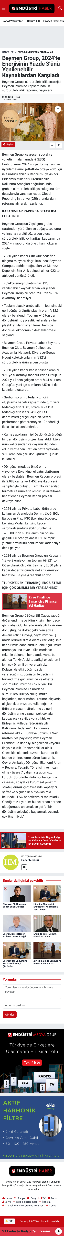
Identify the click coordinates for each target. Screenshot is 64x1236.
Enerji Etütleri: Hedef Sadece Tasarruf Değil (14, 935)
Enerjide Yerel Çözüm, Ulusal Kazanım (44, 935)
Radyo (21, 1198)
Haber (8, 1198)
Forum (54, 1198)
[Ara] (60, 8)
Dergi (33, 1198)
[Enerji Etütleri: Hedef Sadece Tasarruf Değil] (17, 923)
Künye (52, 1205)
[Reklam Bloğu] (32, 1060)
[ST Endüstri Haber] (31, 8)
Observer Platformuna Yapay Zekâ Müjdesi (14, 905)
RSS (10, 1221)
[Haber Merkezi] (11, 862)
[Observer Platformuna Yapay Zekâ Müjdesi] (17, 893)
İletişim (46, 1201)
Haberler (8, 52)
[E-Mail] (24, 867)
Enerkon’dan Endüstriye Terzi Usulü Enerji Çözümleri (15, 963)
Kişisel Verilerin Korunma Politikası (24, 1205)
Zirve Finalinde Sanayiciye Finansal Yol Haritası (47, 962)
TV (44, 1198)
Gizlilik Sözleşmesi (26, 1201)
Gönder (9, 1014)
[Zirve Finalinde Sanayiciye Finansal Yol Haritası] (47, 950)
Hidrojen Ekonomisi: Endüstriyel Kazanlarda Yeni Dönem (45, 907)
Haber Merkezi (30, 860)
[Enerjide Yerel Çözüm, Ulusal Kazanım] (47, 923)
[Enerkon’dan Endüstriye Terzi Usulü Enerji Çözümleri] (17, 950)
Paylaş (10, 144)
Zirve (8, 1201)
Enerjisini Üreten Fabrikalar (35, 52)
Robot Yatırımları (12, 21)
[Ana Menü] (3, 8)
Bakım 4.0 (33, 21)
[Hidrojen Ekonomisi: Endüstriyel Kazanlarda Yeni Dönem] (47, 893)
